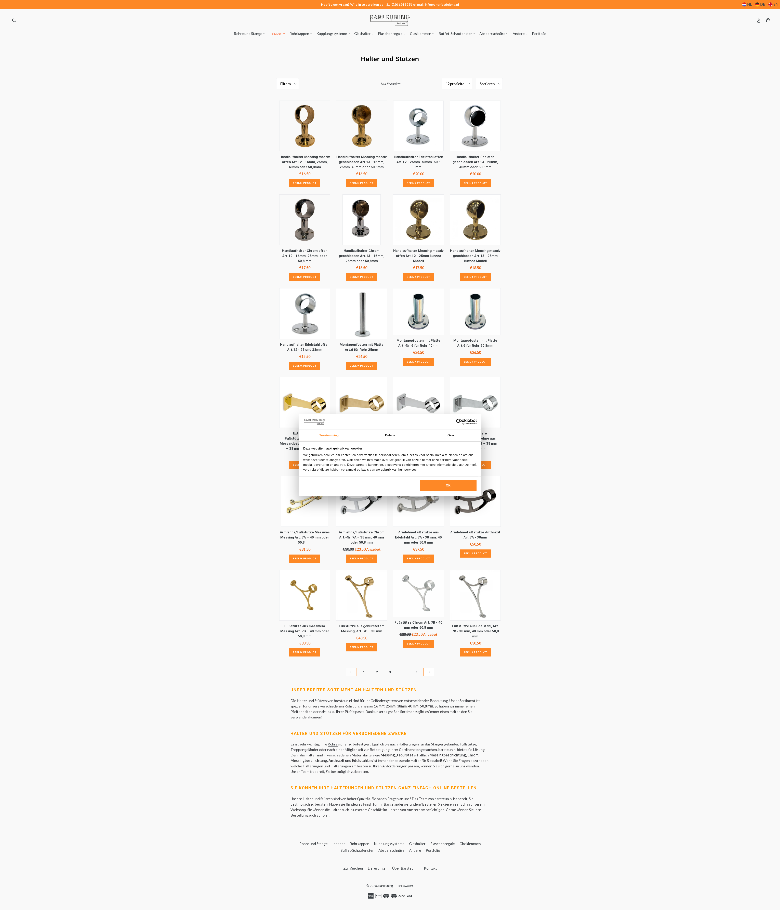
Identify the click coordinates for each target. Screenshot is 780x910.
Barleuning (385, 885)
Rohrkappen (301, 33)
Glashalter (364, 33)
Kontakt (430, 868)
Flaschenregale (392, 33)
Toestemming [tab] (329, 435)
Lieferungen (378, 868)
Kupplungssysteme (334, 33)
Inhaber (278, 33)
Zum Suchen (353, 868)
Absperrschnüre (494, 33)
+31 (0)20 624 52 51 (398, 4)
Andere (521, 33)
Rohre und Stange (250, 33)
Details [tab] (390, 435)
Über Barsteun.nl (405, 868)
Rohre (333, 744)
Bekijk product (304, 183)
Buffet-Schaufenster (458, 33)
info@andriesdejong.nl (442, 4)
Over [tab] (450, 435)
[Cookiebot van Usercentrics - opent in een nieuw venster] (459, 422)
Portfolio (539, 33)
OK (448, 485)
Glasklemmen (423, 33)
